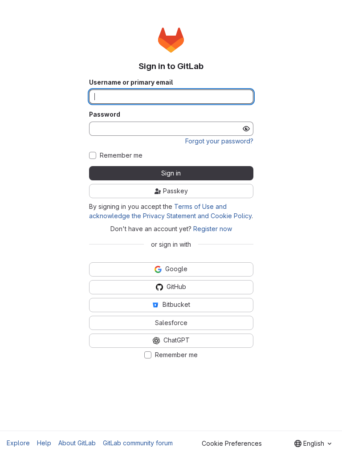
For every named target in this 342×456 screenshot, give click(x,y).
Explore (18, 443)
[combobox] (312, 443)
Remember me (121, 155)
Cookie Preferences (232, 443)
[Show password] (246, 129)
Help (44, 443)
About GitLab (77, 443)
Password (104, 114)
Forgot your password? (219, 141)
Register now (212, 228)
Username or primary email (131, 82)
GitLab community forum (138, 443)
